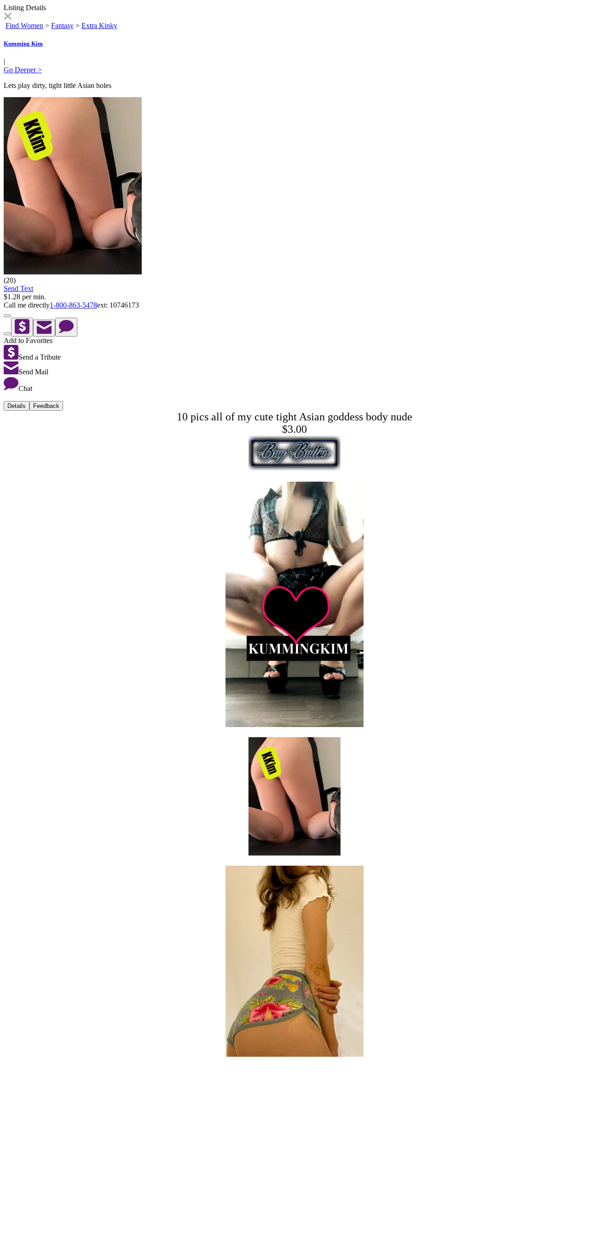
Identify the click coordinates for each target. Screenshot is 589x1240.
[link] (8, 17)
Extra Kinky (99, 25)
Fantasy (62, 25)
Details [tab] (16, 405)
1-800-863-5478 (73, 305)
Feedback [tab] (46, 405)
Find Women (24, 25)
